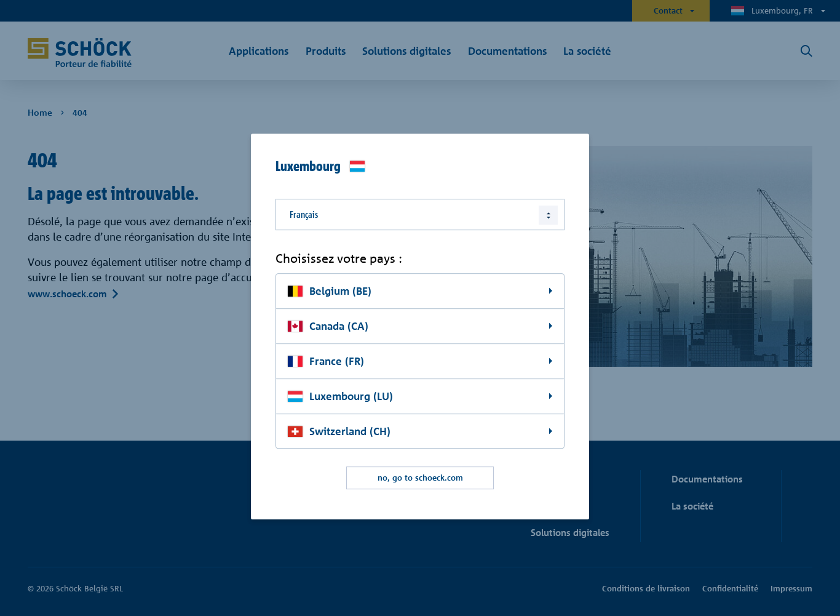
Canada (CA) (338, 325)
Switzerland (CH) (349, 431)
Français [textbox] (304, 214)
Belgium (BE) (340, 290)
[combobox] (420, 214)
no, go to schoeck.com (420, 478)
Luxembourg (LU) (351, 396)
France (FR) (336, 360)
